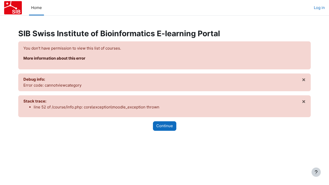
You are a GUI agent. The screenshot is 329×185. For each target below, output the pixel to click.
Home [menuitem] (36, 7)
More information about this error (54, 58)
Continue (164, 125)
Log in (319, 7)
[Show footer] (316, 172)
